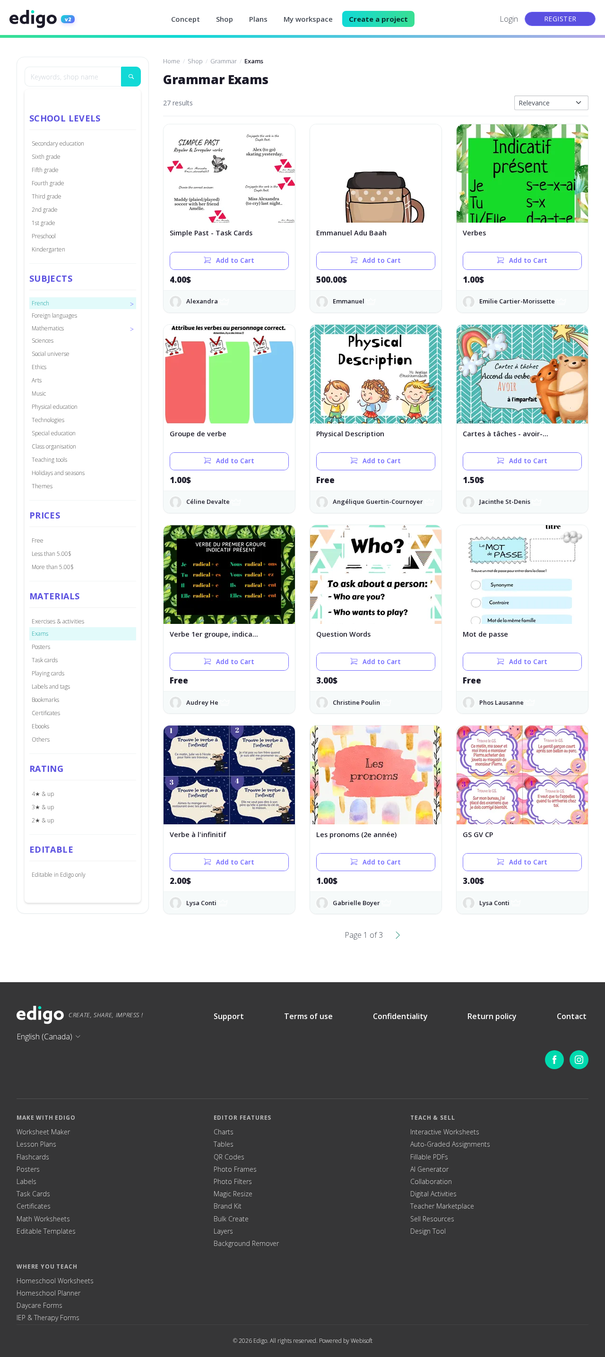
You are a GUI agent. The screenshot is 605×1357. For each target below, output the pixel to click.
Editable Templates (46, 1231)
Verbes (474, 232)
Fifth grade (45, 170)
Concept (185, 19)
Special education (54, 433)
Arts (37, 380)
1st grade (43, 223)
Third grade (46, 196)
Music (39, 393)
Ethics (39, 367)
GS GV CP (478, 834)
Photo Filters (233, 1181)
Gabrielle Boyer (356, 903)
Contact (572, 1016)
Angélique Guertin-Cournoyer (378, 501)
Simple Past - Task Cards (211, 232)
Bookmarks (45, 700)
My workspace (308, 19)
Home (171, 61)
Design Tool (428, 1231)
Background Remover (246, 1243)
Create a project (378, 19)
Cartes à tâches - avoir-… (505, 433)
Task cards (45, 660)
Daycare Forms (39, 1305)
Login (509, 19)
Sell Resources (432, 1219)
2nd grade (45, 210)
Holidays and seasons (58, 473)
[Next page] (398, 934)
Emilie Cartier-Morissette (517, 301)
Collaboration (431, 1181)
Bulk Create (231, 1219)
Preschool (44, 236)
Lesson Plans (36, 1144)
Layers (223, 1231)
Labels (26, 1181)
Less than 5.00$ (51, 554)
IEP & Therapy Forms (48, 1318)
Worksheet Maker (43, 1132)
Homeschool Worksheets (55, 1281)
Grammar (223, 61)
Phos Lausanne (501, 702)
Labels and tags (51, 687)
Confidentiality (400, 1016)
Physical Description (350, 433)
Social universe (50, 354)
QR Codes (229, 1157)
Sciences (42, 341)
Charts (223, 1132)
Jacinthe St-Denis (504, 501)
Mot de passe (485, 634)
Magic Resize (233, 1194)
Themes (42, 486)
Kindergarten (48, 249)
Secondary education (58, 143)
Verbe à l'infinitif (198, 834)
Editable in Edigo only (59, 875)
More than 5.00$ (53, 567)
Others (41, 739)
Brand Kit (228, 1206)
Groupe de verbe (198, 433)
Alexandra (202, 301)
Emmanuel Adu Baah (351, 232)
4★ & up (43, 794)
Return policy (492, 1016)
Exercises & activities (58, 621)
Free (37, 540)
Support (229, 1016)
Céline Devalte (208, 501)
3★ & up (43, 807)
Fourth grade (48, 183)
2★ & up (43, 820)
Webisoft (361, 1341)
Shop (224, 19)
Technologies (48, 420)
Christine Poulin (356, 702)
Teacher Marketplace (442, 1206)
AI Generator (429, 1169)
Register (560, 18)
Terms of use (308, 1016)
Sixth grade (46, 157)
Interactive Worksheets (444, 1132)
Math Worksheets (43, 1219)
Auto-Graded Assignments (450, 1144)
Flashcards (33, 1157)
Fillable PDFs (429, 1157)
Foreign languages (54, 315)
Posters (41, 647)
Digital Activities (433, 1194)
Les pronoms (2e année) (356, 834)
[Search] (131, 76)
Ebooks (40, 726)
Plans (258, 19)
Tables (223, 1144)
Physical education (55, 407)
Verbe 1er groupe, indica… (214, 634)
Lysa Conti (201, 903)
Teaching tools (49, 460)
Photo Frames (235, 1169)
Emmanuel (348, 301)
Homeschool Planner (48, 1293)
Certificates (46, 713)
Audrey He (202, 702)
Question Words (343, 634)
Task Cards (33, 1194)
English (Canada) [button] (44, 1036)
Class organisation (54, 446)
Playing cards (48, 673)
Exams (40, 634)
